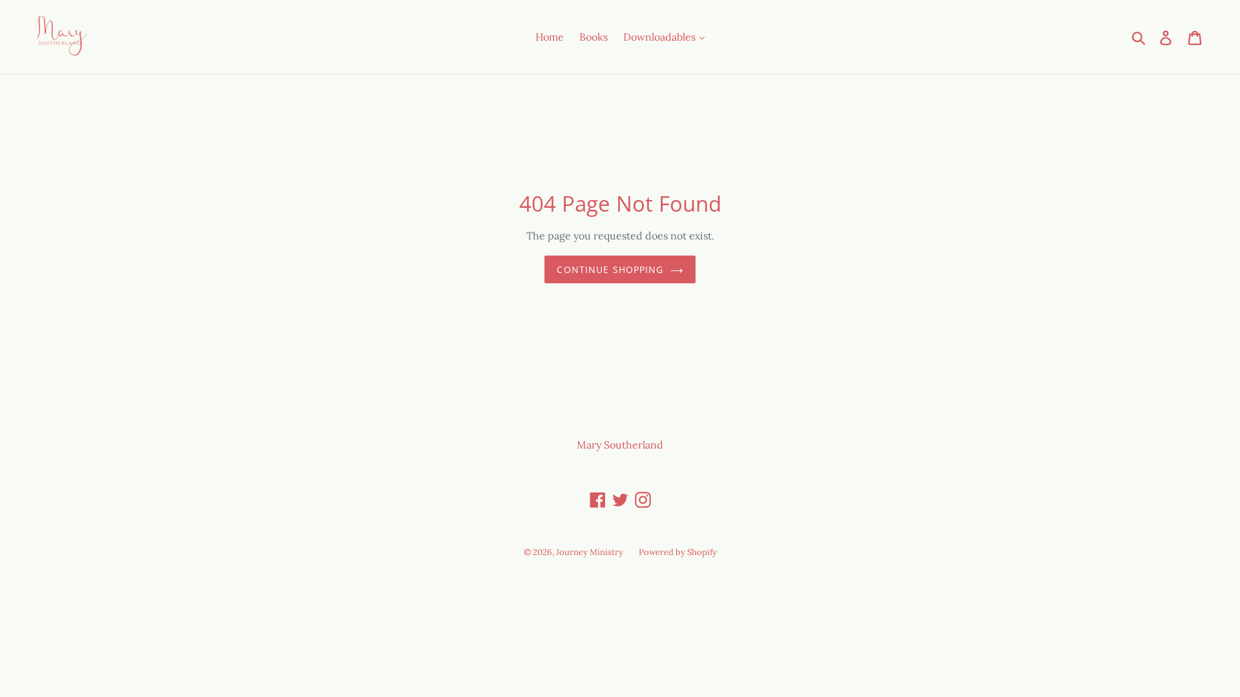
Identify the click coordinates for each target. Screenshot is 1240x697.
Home (549, 36)
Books (593, 36)
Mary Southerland (620, 444)
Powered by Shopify (678, 552)
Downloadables (660, 36)
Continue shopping (610, 269)
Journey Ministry (589, 552)
